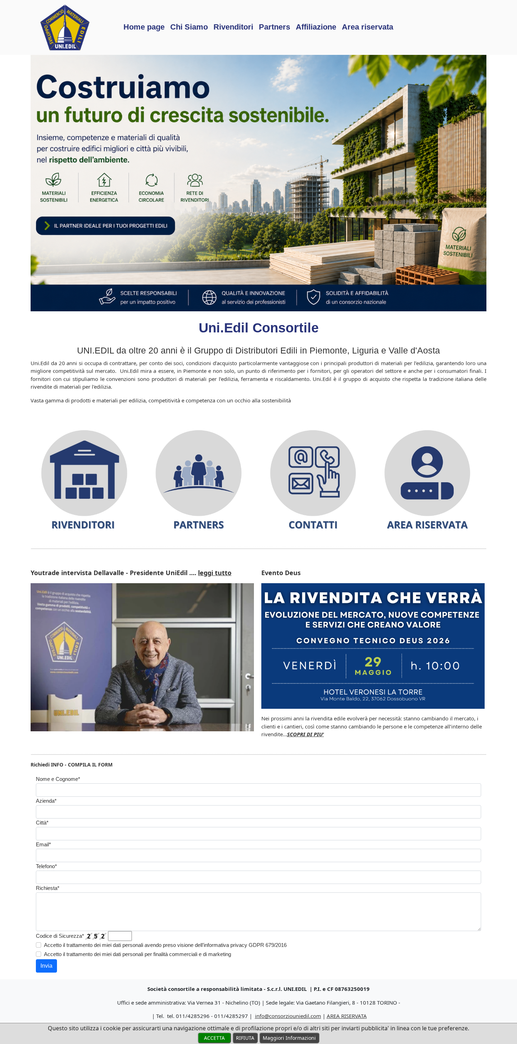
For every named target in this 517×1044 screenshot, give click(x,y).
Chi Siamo (189, 27)
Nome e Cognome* (58, 779)
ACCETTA (214, 1038)
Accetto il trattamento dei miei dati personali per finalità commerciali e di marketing (137, 954)
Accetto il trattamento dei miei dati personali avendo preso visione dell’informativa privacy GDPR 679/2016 (165, 945)
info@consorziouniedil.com (288, 1015)
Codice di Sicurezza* (60, 936)
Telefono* (46, 866)
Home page (144, 27)
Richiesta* (47, 888)
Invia (46, 966)
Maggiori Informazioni (289, 1038)
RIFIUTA (245, 1038)
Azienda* (46, 801)
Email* (43, 844)
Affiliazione (316, 27)
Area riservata (367, 27)
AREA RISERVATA (347, 1015)
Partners (274, 27)
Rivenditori (233, 27)
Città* (42, 823)
